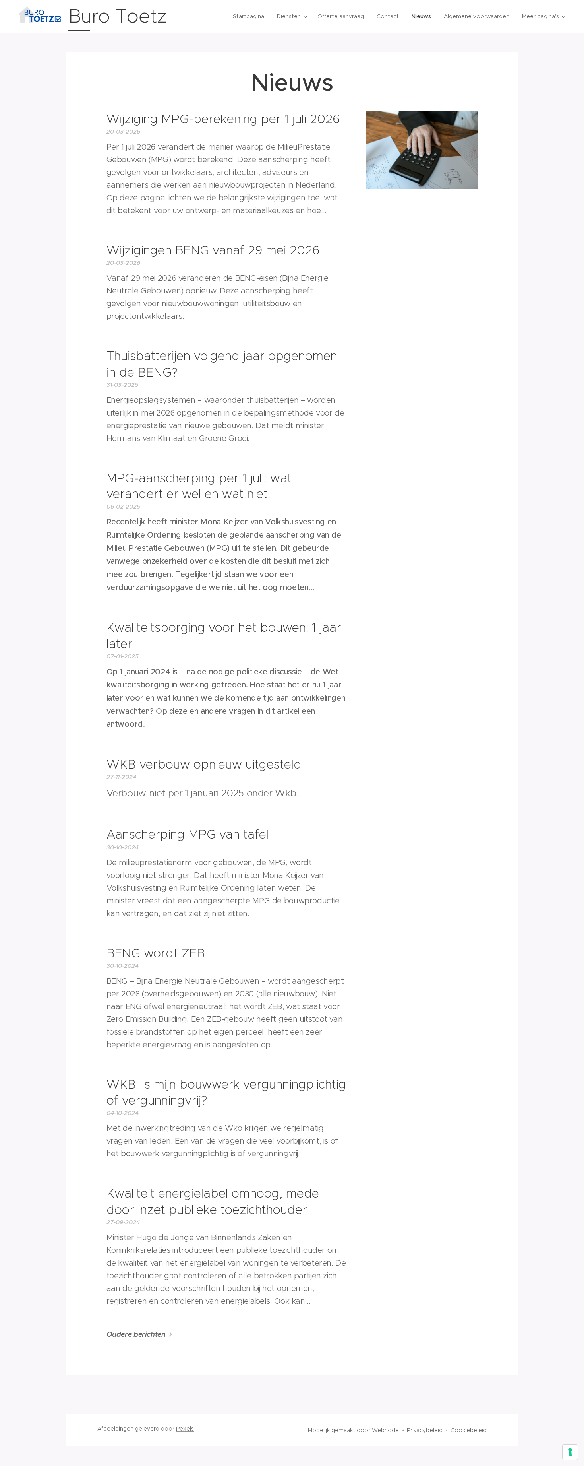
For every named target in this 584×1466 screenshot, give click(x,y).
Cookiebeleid (469, 1430)
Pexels (185, 1428)
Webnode (385, 1430)
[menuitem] (251, 16)
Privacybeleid (425, 1430)
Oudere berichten (136, 1334)
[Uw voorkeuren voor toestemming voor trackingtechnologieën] (570, 1452)
